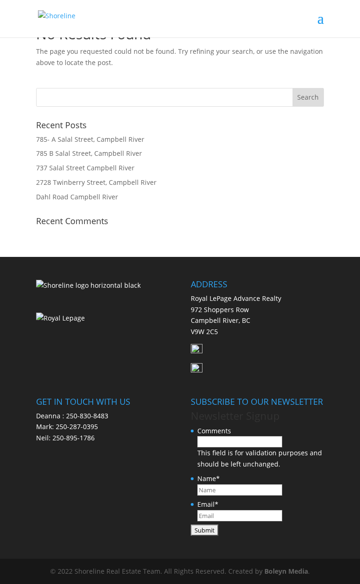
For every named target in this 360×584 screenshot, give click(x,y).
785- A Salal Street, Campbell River (90, 139)
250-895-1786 (73, 437)
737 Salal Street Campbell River (85, 167)
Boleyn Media (286, 571)
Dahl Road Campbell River (77, 196)
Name (208, 478)
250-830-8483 (87, 415)
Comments (214, 430)
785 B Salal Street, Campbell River (89, 153)
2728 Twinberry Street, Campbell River (96, 182)
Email (207, 504)
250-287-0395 (77, 426)
